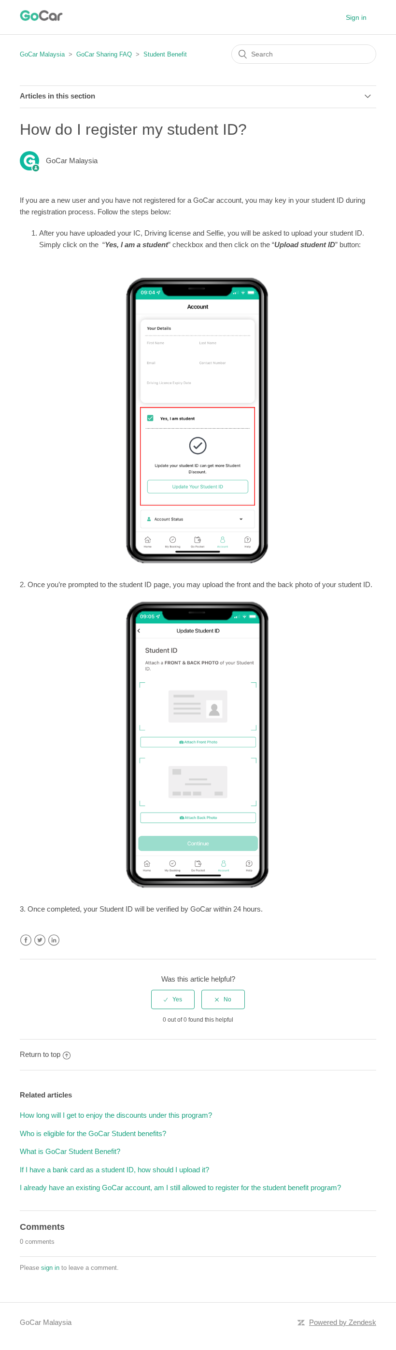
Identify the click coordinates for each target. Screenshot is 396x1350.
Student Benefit (165, 54)
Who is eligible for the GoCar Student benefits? (93, 1133)
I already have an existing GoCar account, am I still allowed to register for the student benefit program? (180, 1187)
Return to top (40, 1054)
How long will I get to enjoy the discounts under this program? (116, 1115)
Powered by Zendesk (342, 1322)
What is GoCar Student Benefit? (70, 1151)
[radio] (173, 999)
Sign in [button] (356, 17)
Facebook (26, 940)
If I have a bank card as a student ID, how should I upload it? (114, 1170)
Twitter (40, 940)
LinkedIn (54, 940)
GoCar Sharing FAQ (104, 54)
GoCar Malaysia (42, 54)
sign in (50, 1267)
